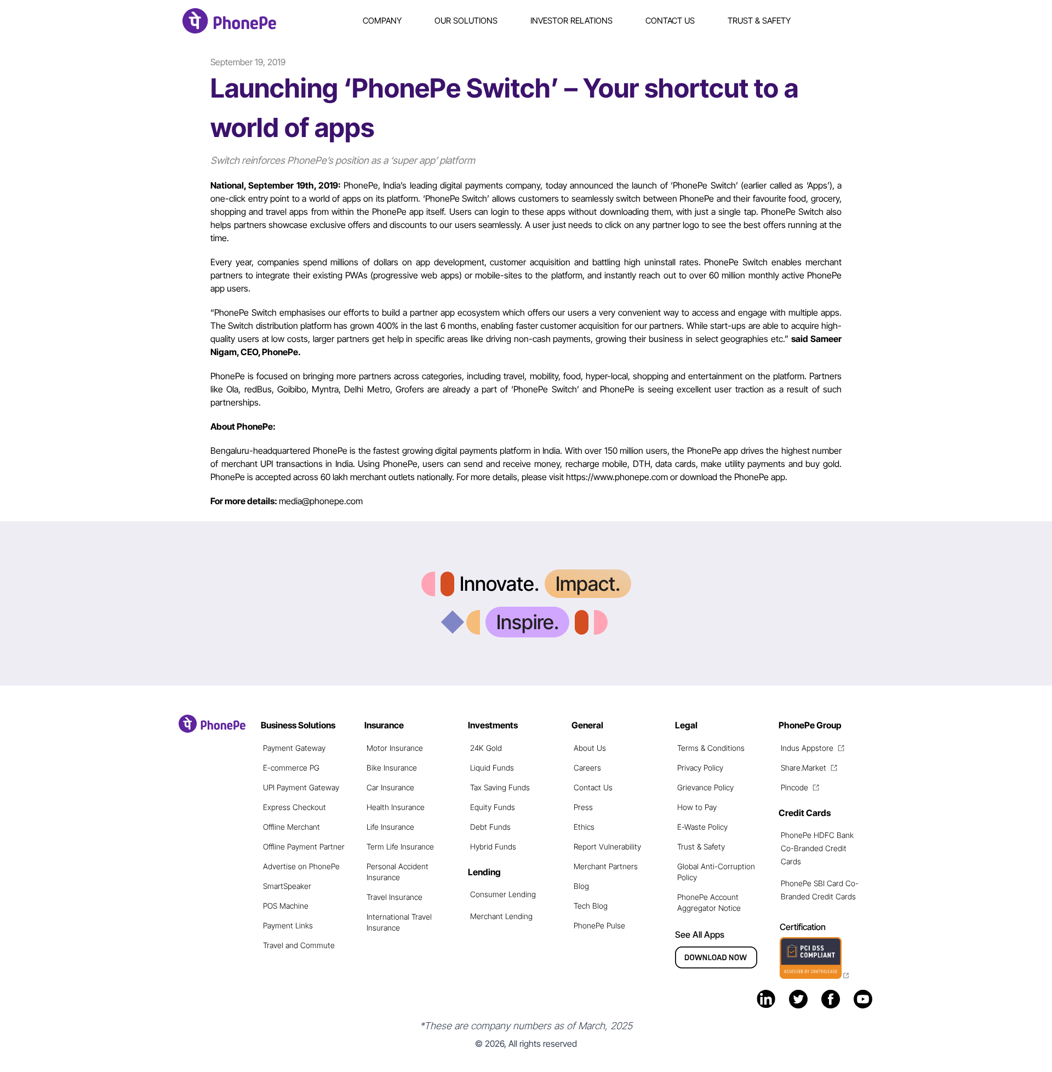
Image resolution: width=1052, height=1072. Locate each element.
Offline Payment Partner (304, 846)
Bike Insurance (392, 767)
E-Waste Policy (702, 826)
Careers (587, 767)
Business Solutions (298, 725)
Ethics (584, 826)
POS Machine (285, 905)
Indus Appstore (807, 747)
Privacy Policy (700, 767)
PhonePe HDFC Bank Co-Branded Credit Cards (817, 848)
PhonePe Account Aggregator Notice (709, 902)
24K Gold (486, 747)
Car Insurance (390, 787)
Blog (581, 886)
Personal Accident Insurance (397, 872)
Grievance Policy (705, 787)
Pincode (794, 787)
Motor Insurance (395, 747)
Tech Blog (591, 905)
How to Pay (697, 807)
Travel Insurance (394, 897)
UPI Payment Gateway (301, 787)
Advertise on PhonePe (301, 866)
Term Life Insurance (400, 846)
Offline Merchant (291, 826)
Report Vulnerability (607, 846)
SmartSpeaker (287, 886)
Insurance (384, 725)
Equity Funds (492, 807)
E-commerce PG (291, 767)
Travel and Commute (299, 945)
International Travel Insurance (399, 922)
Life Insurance (390, 826)
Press (583, 807)
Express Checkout (294, 807)
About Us (590, 747)
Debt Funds (490, 826)
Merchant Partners (606, 866)
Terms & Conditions (711, 747)
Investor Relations (571, 20)
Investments (493, 725)
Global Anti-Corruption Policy (716, 872)
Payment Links (288, 925)
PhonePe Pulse (599, 925)
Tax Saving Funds (500, 787)
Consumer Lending (503, 894)
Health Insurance (396, 807)
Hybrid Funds (493, 846)
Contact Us (670, 20)
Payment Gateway (294, 747)
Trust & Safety (759, 20)
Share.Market (803, 767)
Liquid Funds (492, 767)
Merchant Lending (501, 916)
